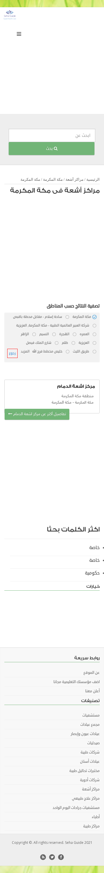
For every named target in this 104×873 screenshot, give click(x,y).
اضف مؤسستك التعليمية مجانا (76, 681)
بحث (50, 148)
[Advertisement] (52, 62)
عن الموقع (91, 672)
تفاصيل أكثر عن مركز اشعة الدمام (39, 414)
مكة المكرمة (53, 179)
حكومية (92, 573)
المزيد (25, 351)
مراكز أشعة (74, 179)
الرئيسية (93, 179)
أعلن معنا (92, 691)
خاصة (94, 547)
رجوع (12, 353)
